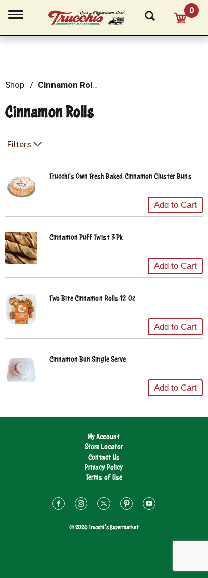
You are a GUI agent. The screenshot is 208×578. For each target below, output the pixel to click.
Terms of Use (104, 477)
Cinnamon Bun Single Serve (87, 359)
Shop (14, 85)
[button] (175, 205)
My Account (104, 436)
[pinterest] (126, 505)
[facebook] (58, 505)
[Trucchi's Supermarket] (92, 16)
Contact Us (104, 457)
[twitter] (103, 505)
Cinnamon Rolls (68, 85)
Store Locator (104, 446)
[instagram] (81, 505)
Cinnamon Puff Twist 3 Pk (86, 237)
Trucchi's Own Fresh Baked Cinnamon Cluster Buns (120, 176)
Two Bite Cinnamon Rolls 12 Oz (92, 298)
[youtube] (149, 505)
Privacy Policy (104, 467)
